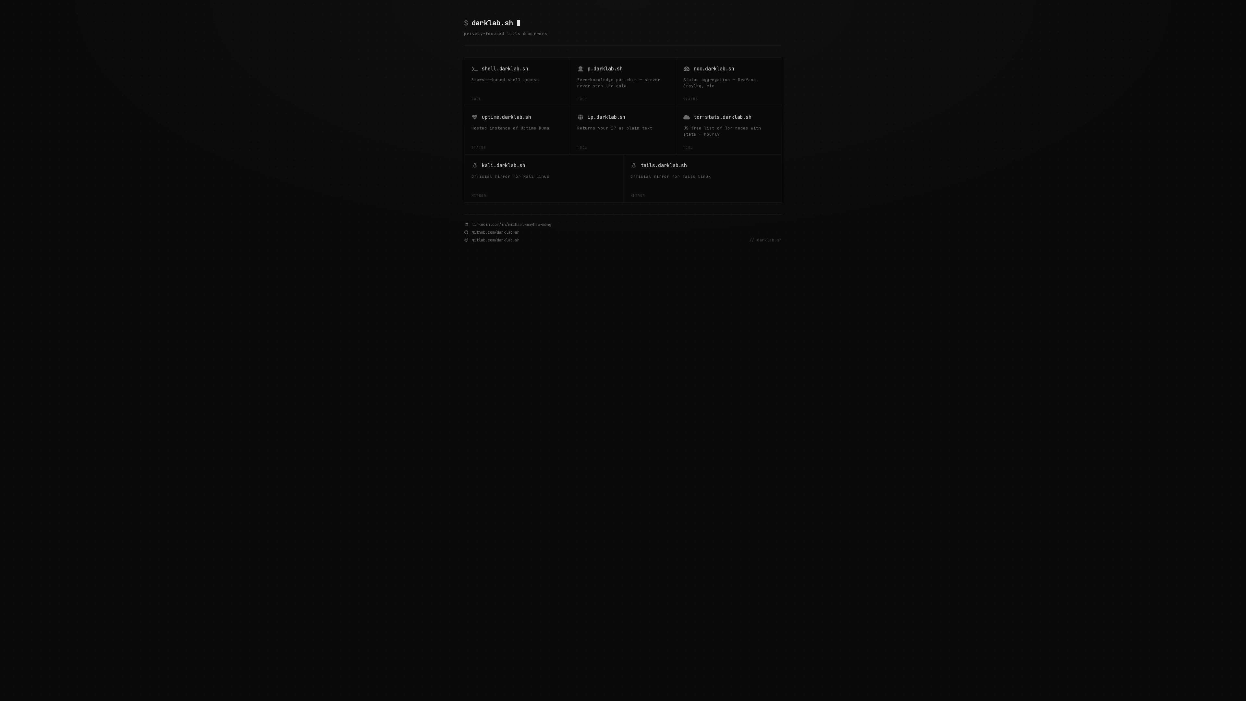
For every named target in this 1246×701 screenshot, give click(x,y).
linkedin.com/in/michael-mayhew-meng (511, 224)
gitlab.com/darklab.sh (495, 240)
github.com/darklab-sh (495, 232)
